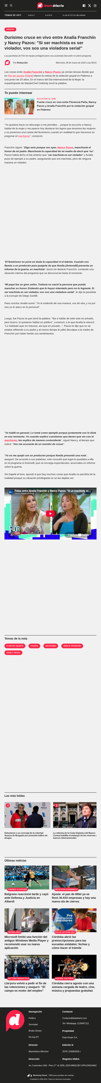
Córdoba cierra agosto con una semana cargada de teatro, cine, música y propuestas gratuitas (73, 987)
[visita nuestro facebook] (84, 5)
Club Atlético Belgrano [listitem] (59, 15)
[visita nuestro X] (89, 5)
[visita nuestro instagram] (95, 5)
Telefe (29, 75)
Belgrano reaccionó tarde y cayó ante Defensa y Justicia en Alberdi (26, 897)
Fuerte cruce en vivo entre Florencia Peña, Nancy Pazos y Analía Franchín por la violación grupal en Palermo (66, 106)
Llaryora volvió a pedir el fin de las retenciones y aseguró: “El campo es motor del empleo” (25, 987)
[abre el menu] (6, 5)
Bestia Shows (35, 1031)
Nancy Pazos (53, 72)
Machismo (51, 646)
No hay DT (34, 1037)
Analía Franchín (32, 72)
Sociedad (33, 1024)
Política (32, 1018)
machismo (24, 136)
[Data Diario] (50, 5)
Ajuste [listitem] (33, 15)
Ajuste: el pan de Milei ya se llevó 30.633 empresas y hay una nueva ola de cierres (74, 897)
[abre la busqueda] (11, 5)
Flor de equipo (16, 75)
